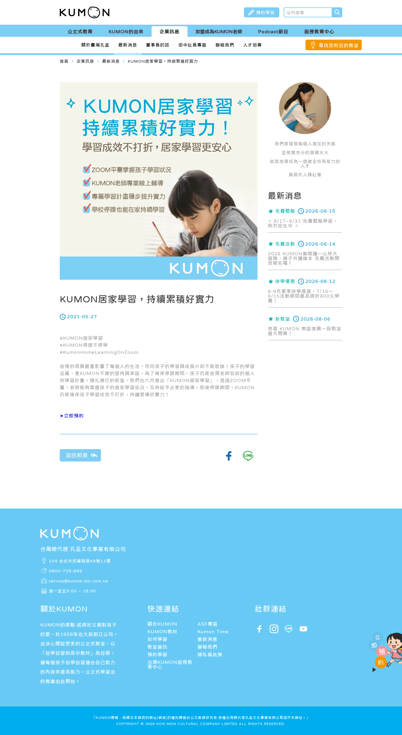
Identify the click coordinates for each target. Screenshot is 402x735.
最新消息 (127, 45)
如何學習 (157, 639)
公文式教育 (80, 31)
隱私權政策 (209, 654)
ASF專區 (207, 623)
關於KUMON (162, 623)
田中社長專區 (192, 45)
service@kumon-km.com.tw (78, 581)
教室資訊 (157, 646)
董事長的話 (158, 45)
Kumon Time (213, 631)
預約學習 (157, 654)
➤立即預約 (72, 415)
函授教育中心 (319, 31)
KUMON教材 (162, 631)
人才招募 (252, 45)
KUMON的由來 (126, 31)
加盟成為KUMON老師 (218, 31)
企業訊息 (170, 31)
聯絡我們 (224, 45)
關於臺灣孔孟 (95, 45)
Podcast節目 (273, 31)
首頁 (64, 61)
